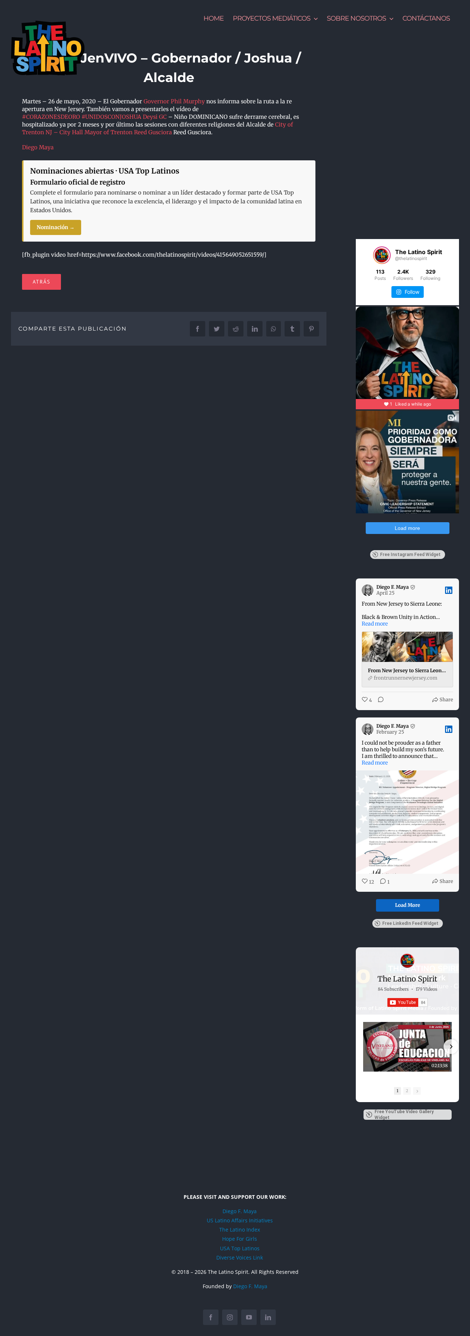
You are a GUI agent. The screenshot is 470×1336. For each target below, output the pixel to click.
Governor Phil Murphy (174, 101)
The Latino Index (239, 1229)
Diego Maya (38, 147)
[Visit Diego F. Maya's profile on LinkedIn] (367, 590)
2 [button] (407, 1090)
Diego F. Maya (240, 1211)
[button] (363, 1046)
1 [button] (397, 1090)
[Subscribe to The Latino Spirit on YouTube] (407, 1002)
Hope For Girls (239, 1238)
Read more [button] (375, 623)
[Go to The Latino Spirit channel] (407, 960)
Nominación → (56, 227)
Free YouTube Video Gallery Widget (404, 1114)
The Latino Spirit (407, 978)
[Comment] (378, 700)
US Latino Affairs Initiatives (240, 1220)
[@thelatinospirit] (382, 255)
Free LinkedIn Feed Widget (410, 923)
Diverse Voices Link (239, 1257)
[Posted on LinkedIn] (448, 590)
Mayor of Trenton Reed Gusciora (128, 132)
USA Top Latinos (240, 1248)
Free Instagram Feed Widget (410, 554)
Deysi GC (155, 116)
